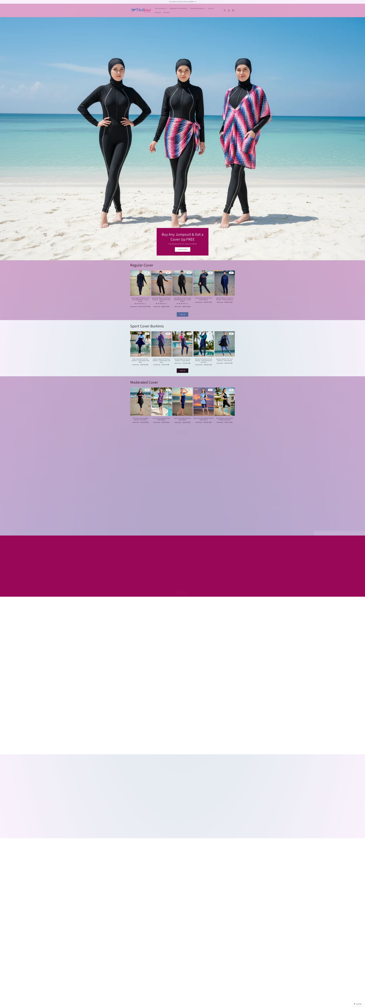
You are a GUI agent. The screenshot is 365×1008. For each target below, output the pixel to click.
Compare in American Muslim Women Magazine (217, 875)
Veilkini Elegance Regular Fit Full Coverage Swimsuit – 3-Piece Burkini (140, 299)
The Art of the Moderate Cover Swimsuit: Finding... (147, 875)
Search (159, 927)
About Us (159, 930)
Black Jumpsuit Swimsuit (153, 513)
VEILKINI (136, 1003)
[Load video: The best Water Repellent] (165, 800)
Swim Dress (134, 667)
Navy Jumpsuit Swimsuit (291, 513)
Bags (216, 667)
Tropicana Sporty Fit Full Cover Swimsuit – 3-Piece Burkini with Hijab (161, 360)
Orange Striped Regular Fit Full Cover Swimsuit (203, 298)
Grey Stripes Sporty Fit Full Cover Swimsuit (222, 581)
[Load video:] (182, 721)
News (158, 950)
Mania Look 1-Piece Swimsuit (169, 581)
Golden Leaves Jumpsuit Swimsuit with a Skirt (199, 513)
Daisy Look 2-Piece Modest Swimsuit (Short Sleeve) (203, 419)
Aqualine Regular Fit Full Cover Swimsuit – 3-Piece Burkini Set (224, 298)
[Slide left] (178, 525)
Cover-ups (176, 636)
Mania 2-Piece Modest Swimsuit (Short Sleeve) (143, 581)
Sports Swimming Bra (201, 667)
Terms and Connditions (164, 943)
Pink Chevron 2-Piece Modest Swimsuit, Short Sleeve (140, 419)
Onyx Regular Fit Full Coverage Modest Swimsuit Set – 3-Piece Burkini (182, 299)
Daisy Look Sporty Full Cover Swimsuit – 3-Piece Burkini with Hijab (140, 360)
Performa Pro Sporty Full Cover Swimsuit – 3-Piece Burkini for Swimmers (203, 360)
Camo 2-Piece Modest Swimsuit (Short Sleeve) (161, 419)
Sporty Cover (198, 636)
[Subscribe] (162, 980)
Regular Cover (135, 636)
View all (182, 314)
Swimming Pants (178, 667)
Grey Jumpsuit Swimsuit (337, 513)
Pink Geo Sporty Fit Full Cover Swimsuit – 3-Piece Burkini (182, 359)
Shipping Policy (161, 937)
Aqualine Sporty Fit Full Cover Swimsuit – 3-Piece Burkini (224, 359)
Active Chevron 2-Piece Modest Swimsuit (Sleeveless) (224, 419)
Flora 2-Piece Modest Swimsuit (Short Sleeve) (182, 419)
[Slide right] (187, 525)
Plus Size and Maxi (158, 636)
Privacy (159, 947)
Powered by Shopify (143, 1003)
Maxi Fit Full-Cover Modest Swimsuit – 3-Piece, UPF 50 (195, 581)
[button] (161, 8)
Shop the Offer (182, 249)
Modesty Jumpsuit (221, 636)
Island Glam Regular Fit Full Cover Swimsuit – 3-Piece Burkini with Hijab (161, 299)
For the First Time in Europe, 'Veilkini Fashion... (181, 875)
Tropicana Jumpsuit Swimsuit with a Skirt (245, 513)
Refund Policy (161, 940)
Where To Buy (161, 933)
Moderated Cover (157, 667)
